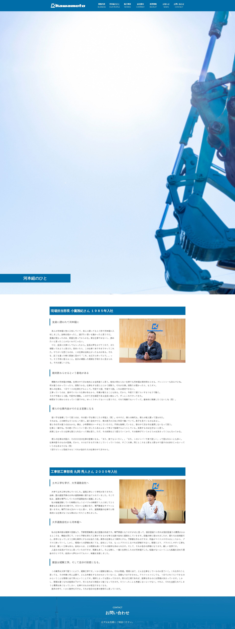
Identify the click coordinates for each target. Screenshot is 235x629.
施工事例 (127, 5)
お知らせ (166, 5)
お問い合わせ (179, 5)
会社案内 (140, 5)
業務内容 (102, 5)
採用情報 (153, 5)
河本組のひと (114, 5)
